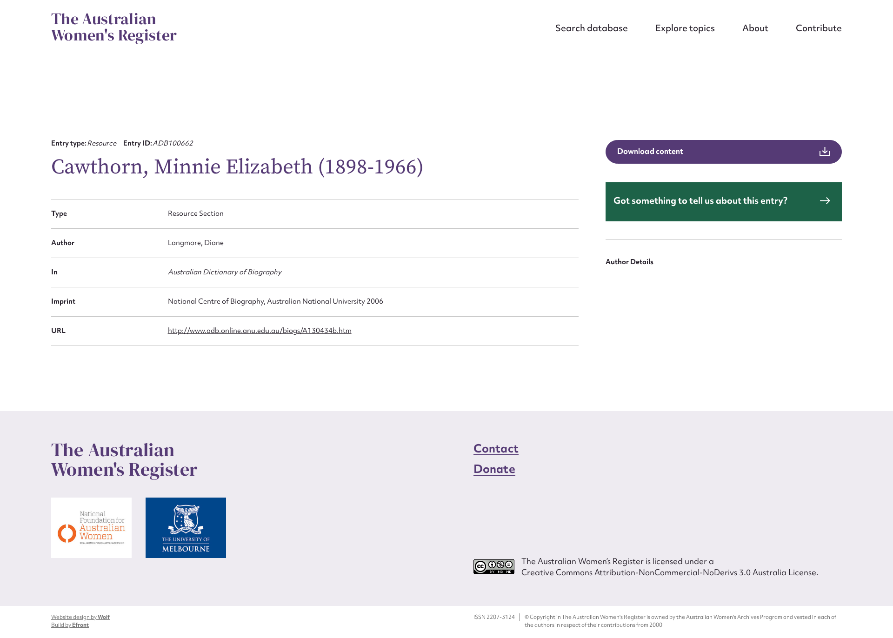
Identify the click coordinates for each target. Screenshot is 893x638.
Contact (496, 448)
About (755, 28)
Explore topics (685, 28)
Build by (70, 625)
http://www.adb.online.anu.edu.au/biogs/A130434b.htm (260, 330)
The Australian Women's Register (114, 27)
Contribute (819, 28)
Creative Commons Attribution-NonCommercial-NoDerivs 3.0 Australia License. (670, 572)
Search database (591, 28)
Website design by (80, 617)
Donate (494, 469)
